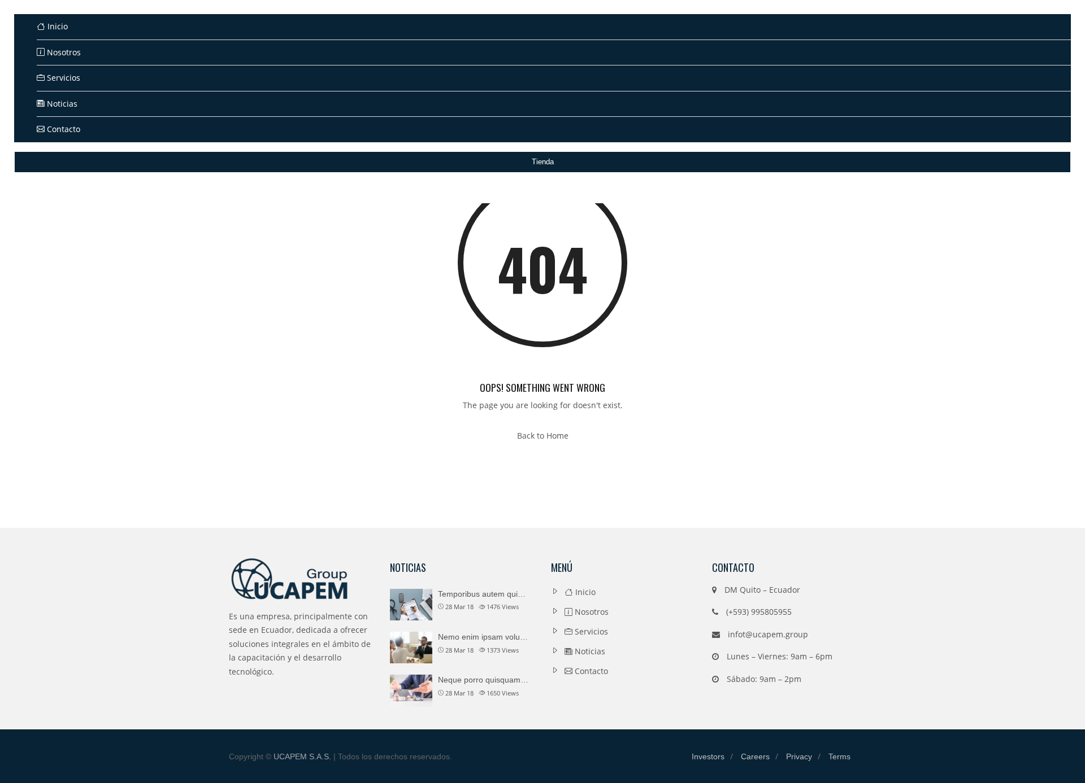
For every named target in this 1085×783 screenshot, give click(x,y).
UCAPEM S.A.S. (302, 756)
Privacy (799, 756)
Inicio (56, 26)
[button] (1042, 181)
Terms (839, 756)
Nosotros (63, 52)
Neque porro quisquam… (483, 679)
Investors (708, 756)
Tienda (543, 162)
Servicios (62, 77)
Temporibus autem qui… (482, 593)
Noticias (61, 103)
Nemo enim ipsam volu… (483, 636)
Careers (755, 756)
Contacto (62, 129)
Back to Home (542, 435)
